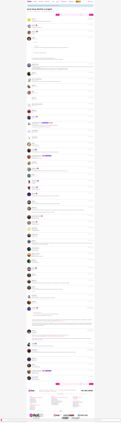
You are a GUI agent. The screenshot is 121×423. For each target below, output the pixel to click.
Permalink (33, 20)
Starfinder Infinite (75, 404)
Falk (33, 343)
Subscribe (78, 1)
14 (87, 14)
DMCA (53, 390)
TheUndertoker (35, 248)
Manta (33, 193)
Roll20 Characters (33, 399)
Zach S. (34, 19)
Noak (33, 174)
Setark (33, 37)
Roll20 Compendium (33, 402)
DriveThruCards (32, 408)
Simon (33, 287)
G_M (33, 149)
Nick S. (33, 201)
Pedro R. (34, 301)
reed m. (34, 330)
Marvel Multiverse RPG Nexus (56, 402)
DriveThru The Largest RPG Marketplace (35, 404)
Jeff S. (33, 364)
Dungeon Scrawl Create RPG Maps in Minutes (77, 397)
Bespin (33, 240)
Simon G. (34, 168)
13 (85, 14)
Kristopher (34, 350)
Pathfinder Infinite (76, 403)
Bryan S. (34, 73)
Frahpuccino (35, 234)
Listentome (34, 137)
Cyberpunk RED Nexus (55, 404)
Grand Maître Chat (36, 123)
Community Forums (30, 11)
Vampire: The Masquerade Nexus (56, 401)
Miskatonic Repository (76, 405)
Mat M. (34, 254)
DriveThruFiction (32, 407)
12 (83, 14)
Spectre (34, 85)
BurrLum (34, 98)
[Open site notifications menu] (89, 1)
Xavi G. (34, 31)
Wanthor (34, 260)
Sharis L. (34, 42)
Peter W (34, 187)
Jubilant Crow (35, 64)
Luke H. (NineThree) (37, 79)
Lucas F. (35, 45)
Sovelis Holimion (36, 216)
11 (80, 14)
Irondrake (34, 295)
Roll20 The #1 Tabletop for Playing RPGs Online (36, 397)
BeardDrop (34, 228)
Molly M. (34, 110)
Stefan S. (34, 181)
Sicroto (34, 116)
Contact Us (55, 390)
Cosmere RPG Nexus (54, 403)
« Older (57, 14)
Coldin (33, 25)
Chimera (34, 358)
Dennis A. (34, 207)
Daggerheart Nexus (54, 399)
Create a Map (75, 398)
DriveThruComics (32, 406)
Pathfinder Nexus (54, 398)
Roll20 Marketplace (33, 401)
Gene (33, 143)
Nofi (33, 91)
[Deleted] (34, 162)
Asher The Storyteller (37, 104)
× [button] (114, 420)
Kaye (33, 268)
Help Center (59, 390)
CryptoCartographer (37, 156)
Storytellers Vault (75, 406)
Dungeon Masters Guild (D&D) (78, 402)
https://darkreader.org (65, 47)
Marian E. (34, 280)
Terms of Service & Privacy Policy (47, 390)
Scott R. (34, 308)
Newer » (91, 14)
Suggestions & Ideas (37, 11)
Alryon (33, 222)
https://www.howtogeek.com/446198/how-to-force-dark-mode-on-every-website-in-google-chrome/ (48, 336)
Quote (36, 20)
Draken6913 (35, 377)
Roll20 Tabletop (32, 398)
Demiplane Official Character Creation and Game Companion (59, 397)
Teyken (33, 274)
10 (78, 14)
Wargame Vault (32, 409)
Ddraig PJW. (35, 131)
